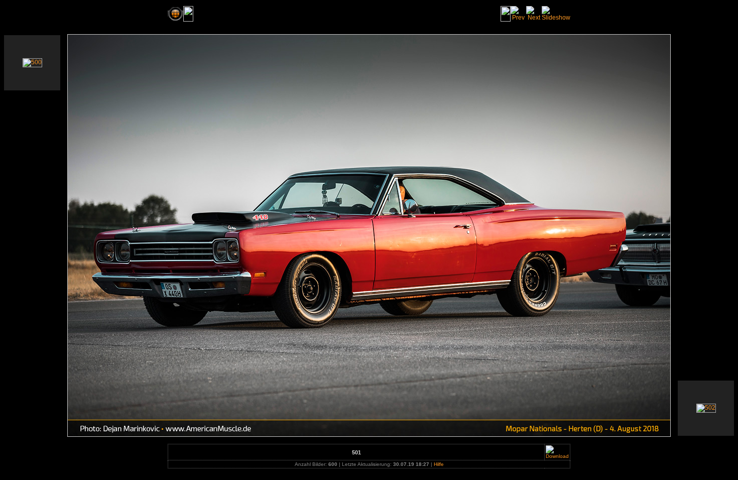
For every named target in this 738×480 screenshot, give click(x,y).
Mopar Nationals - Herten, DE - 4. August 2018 (271, 14)
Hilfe (439, 464)
